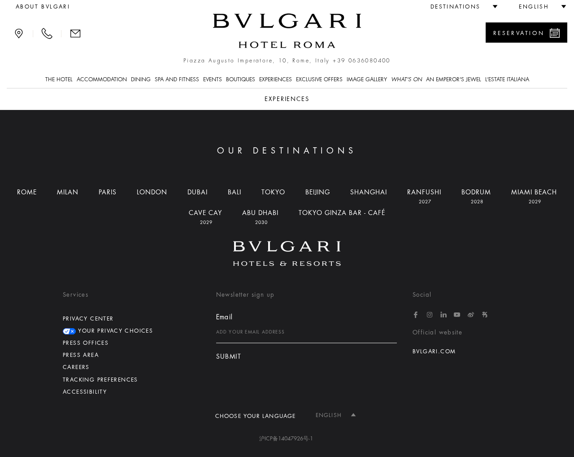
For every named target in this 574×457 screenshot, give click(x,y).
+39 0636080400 (362, 60)
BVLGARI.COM (434, 351)
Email (224, 317)
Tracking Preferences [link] (100, 379)
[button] (460, 6)
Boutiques (240, 79)
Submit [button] (228, 357)
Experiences (275, 79)
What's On (406, 79)
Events (212, 79)
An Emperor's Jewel (453, 79)
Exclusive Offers (319, 79)
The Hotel (59, 79)
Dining (141, 79)
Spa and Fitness (177, 79)
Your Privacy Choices (114, 331)
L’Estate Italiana (507, 79)
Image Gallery (367, 79)
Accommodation (102, 79)
